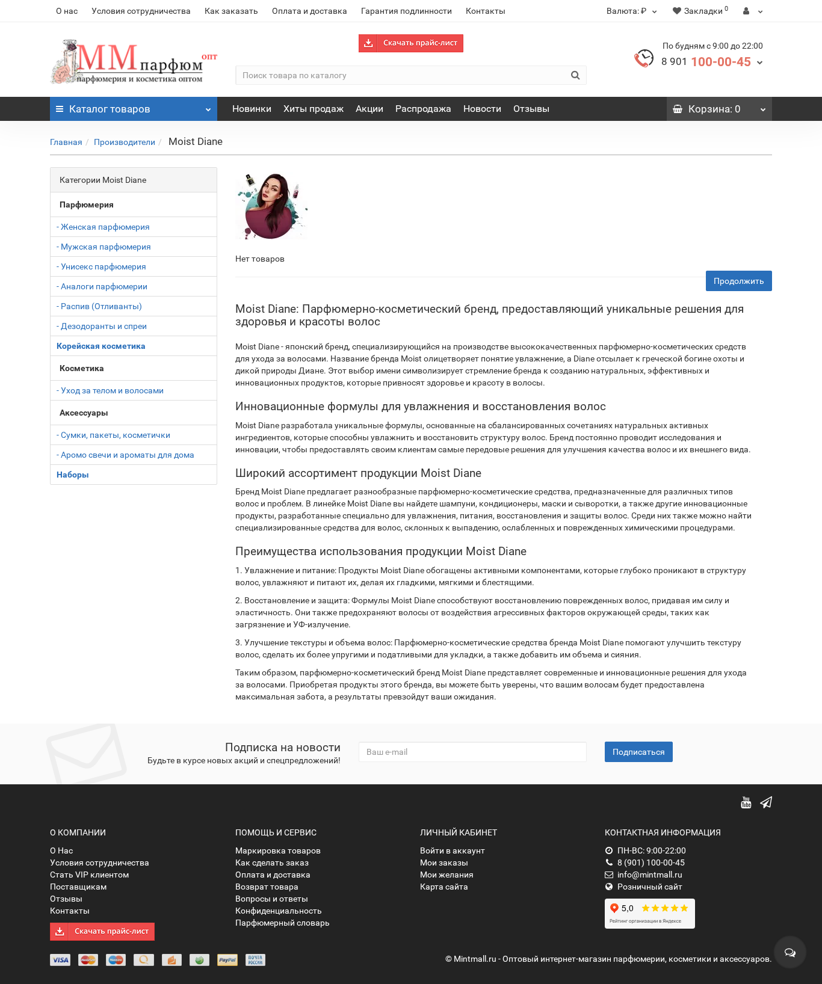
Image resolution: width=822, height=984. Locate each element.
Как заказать (231, 11)
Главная (66, 142)
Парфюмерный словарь (282, 922)
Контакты (485, 11)
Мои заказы (444, 862)
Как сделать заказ (272, 862)
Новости (482, 108)
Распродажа (423, 108)
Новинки (251, 108)
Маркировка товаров (278, 850)
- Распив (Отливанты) (99, 306)
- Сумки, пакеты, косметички (113, 435)
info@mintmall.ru (649, 874)
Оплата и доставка (309, 11)
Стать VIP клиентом (89, 874)
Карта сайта (444, 886)
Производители (124, 142)
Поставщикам (78, 886)
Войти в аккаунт (452, 850)
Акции (369, 108)
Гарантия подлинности (406, 11)
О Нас (61, 850)
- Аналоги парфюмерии (102, 286)
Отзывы (531, 108)
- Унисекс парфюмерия (101, 266)
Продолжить (739, 281)
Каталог (109, 109)
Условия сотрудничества (141, 11)
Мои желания (447, 874)
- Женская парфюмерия (103, 227)
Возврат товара (266, 886)
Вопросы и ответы (271, 898)
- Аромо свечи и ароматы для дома (125, 455)
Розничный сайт (649, 886)
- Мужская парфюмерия (104, 246)
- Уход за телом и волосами (110, 390)
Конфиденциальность (278, 910)
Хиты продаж (313, 108)
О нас (67, 11)
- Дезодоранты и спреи (102, 326)
